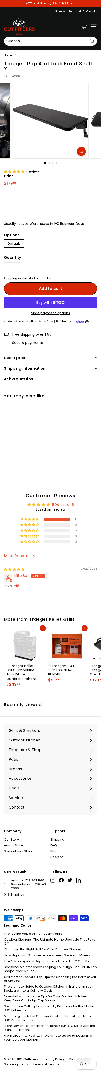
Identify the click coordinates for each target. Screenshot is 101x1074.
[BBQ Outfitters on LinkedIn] (78, 880)
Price (9, 176)
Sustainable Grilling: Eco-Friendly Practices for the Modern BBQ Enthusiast (50, 1008)
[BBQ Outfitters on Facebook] (61, 880)
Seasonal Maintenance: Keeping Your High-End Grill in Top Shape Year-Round (50, 969)
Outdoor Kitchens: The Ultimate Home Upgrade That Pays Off (49, 941)
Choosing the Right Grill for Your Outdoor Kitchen (42, 949)
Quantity (12, 257)
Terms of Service (46, 1064)
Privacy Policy (54, 1059)
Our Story (11, 839)
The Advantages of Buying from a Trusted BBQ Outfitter (47, 961)
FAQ (53, 845)
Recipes (56, 857)
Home (8, 55)
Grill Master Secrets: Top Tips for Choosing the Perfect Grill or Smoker (50, 979)
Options (11, 235)
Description (15, 357)
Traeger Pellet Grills (52, 619)
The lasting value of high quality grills (33, 933)
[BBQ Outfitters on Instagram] (52, 880)
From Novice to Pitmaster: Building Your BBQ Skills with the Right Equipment (49, 1028)
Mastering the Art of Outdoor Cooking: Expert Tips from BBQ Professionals (47, 1018)
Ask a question (18, 378)
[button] (15, 171)
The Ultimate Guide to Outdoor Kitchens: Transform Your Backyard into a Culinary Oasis (48, 988)
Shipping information (25, 368)
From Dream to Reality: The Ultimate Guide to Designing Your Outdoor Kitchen (48, 1037)
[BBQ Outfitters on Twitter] (69, 880)
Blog (54, 851)
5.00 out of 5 (63, 504)
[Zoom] (81, 151)
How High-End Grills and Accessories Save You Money (47, 955)
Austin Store (13, 845)
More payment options (50, 313)
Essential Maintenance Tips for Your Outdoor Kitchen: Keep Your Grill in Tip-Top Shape (46, 998)
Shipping (10, 278)
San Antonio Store (18, 851)
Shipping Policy (16, 1064)
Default (14, 243)
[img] (14, 569)
